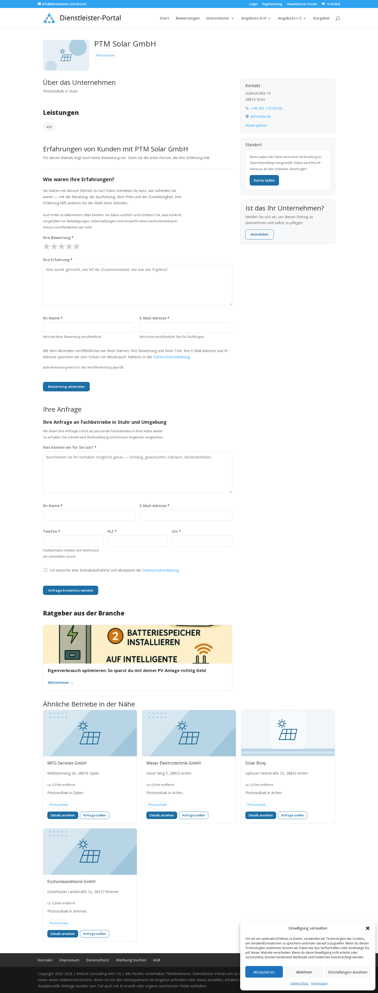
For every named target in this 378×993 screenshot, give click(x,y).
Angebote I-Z (289, 18)
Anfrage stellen (94, 815)
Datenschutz (300, 983)
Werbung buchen (131, 960)
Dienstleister (217, 18)
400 (49, 126)
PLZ (112, 531)
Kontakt (45, 960)
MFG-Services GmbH (67, 763)
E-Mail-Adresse (154, 318)
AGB (156, 960)
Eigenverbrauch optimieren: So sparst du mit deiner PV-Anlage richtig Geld (127, 670)
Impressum (319, 983)
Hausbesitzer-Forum (302, 4)
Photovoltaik (105, 55)
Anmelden (259, 234)
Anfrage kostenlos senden (70, 590)
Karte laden (264, 180)
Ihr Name (53, 318)
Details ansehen (62, 815)
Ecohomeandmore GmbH (71, 881)
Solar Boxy (255, 763)
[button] (367, 928)
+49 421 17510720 (266, 108)
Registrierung (272, 4)
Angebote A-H (253, 18)
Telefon (51, 531)
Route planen (256, 125)
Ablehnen (304, 971)
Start (164, 18)
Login (253, 4)
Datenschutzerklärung (171, 356)
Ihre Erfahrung (58, 259)
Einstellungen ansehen (347, 971)
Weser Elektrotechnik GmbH (173, 763)
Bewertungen (188, 18)
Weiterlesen (138, 682)
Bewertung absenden (66, 386)
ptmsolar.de (261, 116)
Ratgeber (321, 18)
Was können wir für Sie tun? (69, 447)
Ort (176, 531)
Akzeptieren (264, 971)
